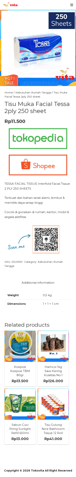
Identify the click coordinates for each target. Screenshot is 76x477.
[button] (70, 16)
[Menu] (71, 5)
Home (8, 92)
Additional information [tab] (38, 282)
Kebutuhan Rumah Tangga (33, 92)
